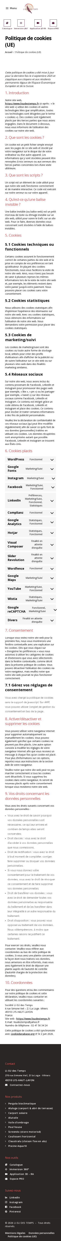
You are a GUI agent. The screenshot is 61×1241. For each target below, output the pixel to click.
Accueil (8, 52)
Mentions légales (15, 1233)
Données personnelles (41, 1233)
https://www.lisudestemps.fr (22, 103)
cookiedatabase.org (23, 1033)
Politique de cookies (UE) (22, 1236)
